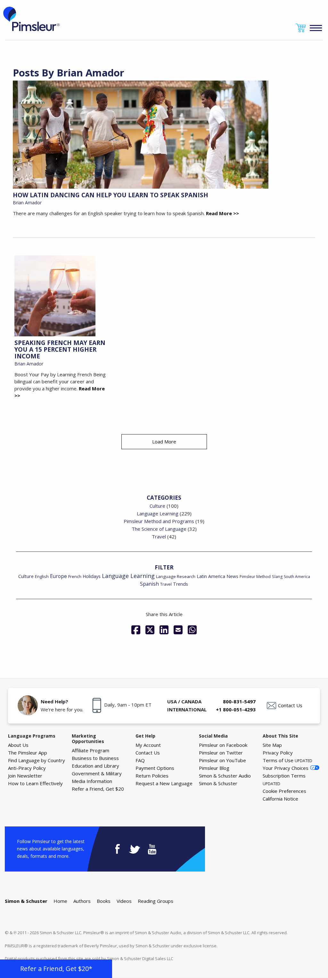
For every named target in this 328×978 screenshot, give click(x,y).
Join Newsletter (25, 775)
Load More (164, 441)
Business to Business (95, 758)
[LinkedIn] (164, 629)
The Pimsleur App (27, 752)
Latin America (211, 576)
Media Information (92, 781)
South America (297, 576)
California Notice (280, 798)
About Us (18, 745)
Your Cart (300, 28)
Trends (180, 584)
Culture (157, 506)
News (232, 576)
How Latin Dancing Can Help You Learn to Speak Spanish (110, 195)
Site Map (272, 745)
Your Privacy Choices (285, 768)
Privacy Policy (278, 752)
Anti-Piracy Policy (27, 768)
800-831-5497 (239, 701)
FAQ (140, 760)
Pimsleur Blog (214, 768)
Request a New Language (164, 783)
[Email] (178, 629)
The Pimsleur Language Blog (31, 18)
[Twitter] (150, 629)
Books (104, 901)
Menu (316, 28)
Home (60, 901)
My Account (148, 745)
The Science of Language (159, 529)
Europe (58, 576)
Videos (124, 901)
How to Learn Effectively (35, 783)
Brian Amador (27, 203)
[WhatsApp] (192, 629)
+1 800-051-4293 (236, 709)
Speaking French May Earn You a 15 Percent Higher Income (59, 349)
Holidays (92, 576)
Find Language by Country (36, 760)
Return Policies (151, 775)
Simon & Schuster (218, 783)
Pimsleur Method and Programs (159, 521)
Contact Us (290, 705)
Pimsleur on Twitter (221, 752)
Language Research (175, 576)
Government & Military (97, 773)
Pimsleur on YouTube (222, 760)
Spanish (149, 583)
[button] (56, 968)
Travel (159, 536)
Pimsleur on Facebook (223, 745)
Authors (82, 901)
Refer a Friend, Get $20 (98, 789)
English (42, 576)
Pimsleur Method (255, 576)
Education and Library (95, 766)
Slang (277, 576)
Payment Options (154, 768)
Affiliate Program (90, 750)
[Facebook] (135, 629)
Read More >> (222, 213)
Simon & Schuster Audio (225, 775)
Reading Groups (155, 901)
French (74, 576)
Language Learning (157, 513)
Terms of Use (287, 760)
